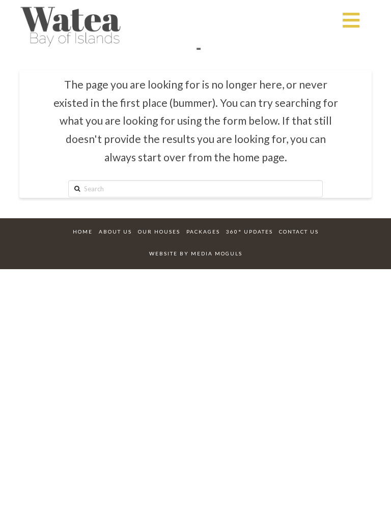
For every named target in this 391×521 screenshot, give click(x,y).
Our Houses (159, 231)
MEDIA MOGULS (216, 253)
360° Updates (249, 231)
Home (83, 231)
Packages (203, 231)
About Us (115, 231)
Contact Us (299, 231)
